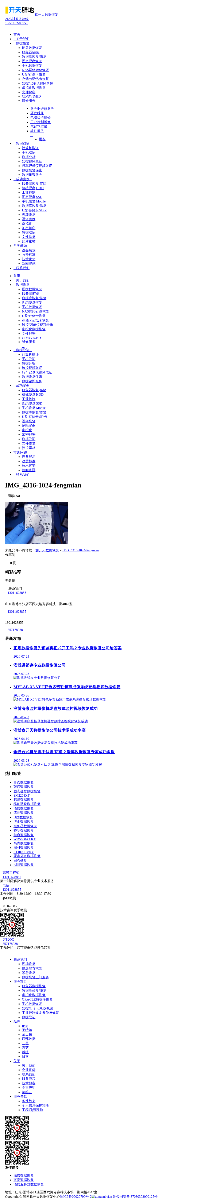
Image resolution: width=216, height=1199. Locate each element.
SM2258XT (22, 795)
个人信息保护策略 (35, 1105)
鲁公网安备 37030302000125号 (135, 1196)
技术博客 (28, 1083)
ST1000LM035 (24, 852)
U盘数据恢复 (23, 817)
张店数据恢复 (24, 787)
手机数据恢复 (32, 1004)
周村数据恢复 (24, 847)
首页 (17, 34)
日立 (25, 1056)
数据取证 (23, 143)
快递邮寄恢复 (32, 968)
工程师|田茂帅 (32, 1110)
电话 (4, 885)
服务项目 (20, 981)
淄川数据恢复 (24, 865)
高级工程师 (9, 872)
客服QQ (7, 939)
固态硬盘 (20, 860)
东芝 (25, 1047)
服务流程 (28, 1079)
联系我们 (22, 268)
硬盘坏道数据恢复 (27, 856)
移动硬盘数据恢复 (27, 804)
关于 (17, 1061)
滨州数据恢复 (24, 813)
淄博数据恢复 (24, 808)
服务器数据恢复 (25, 826)
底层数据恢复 (24, 1175)
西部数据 (28, 1039)
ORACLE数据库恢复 (37, 999)
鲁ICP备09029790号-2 (76, 1196)
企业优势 (28, 1070)
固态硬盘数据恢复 (27, 791)
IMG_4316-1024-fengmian (80, 550)
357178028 (15, 630)
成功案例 (23, 179)
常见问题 (22, 246)
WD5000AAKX (25, 839)
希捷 (25, 1052)
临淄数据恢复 (24, 799)
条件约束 (28, 1101)
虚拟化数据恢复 (34, 995)
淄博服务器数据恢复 (29, 1184)
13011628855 (17, 593)
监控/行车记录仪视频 (37, 1008)
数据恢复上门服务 (35, 977)
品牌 (17, 1021)
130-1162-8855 (17, 21)
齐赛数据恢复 (24, 830)
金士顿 (27, 1034)
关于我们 (22, 39)
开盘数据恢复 (24, 782)
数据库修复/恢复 (34, 990)
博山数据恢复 (24, 821)
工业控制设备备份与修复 (40, 1013)
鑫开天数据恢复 (47, 550)
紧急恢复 (28, 973)
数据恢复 (23, 43)
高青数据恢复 (24, 843)
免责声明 (28, 1087)
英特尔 (27, 1030)
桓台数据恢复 (24, 835)
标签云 (27, 1092)
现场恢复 (28, 964)
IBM (25, 1026)
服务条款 (20, 1096)
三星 (25, 1043)
